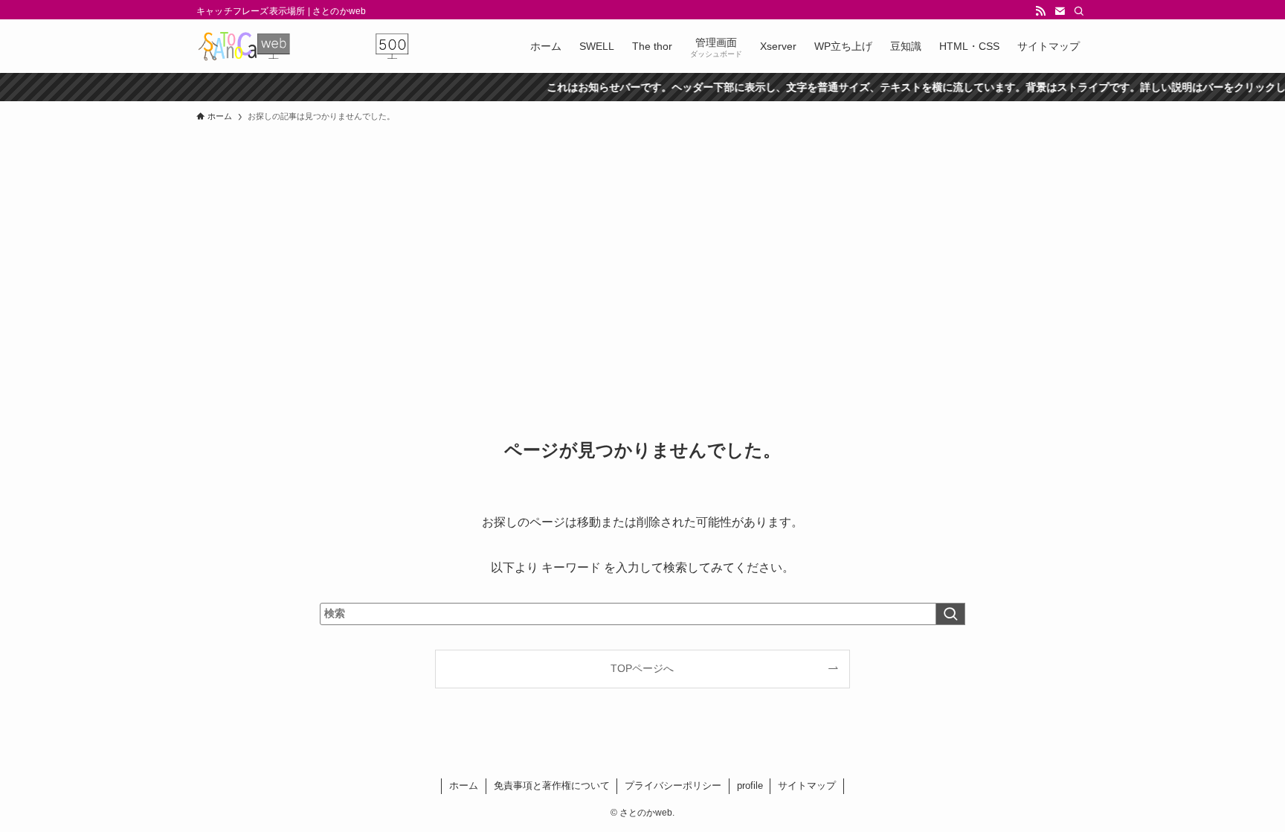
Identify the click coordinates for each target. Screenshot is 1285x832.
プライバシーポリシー (673, 785)
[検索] (1079, 11)
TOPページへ (642, 668)
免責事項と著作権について (552, 785)
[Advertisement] (642, 241)
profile (750, 785)
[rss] (1040, 11)
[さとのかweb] (302, 46)
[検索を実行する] (950, 614)
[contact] (1059, 11)
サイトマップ (807, 785)
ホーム (463, 785)
